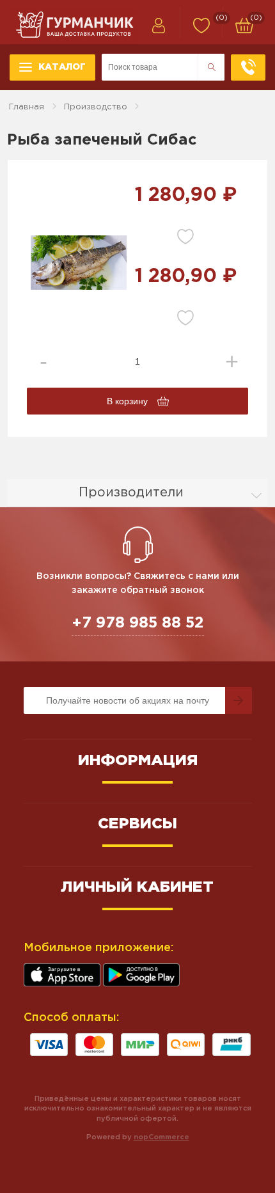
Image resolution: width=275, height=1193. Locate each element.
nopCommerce (161, 1137)
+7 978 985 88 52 (138, 623)
